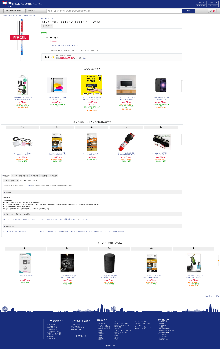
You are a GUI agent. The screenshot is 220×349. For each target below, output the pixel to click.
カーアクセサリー (41, 231)
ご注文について (75, 324)
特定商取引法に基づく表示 (167, 330)
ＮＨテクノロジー (84, 219)
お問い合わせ (81, 336)
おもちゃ (117, 337)
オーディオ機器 (102, 325)
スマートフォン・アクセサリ (122, 330)
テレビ (100, 321)
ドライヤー (117, 321)
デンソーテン (29, 219)
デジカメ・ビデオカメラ (121, 323)
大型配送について (52, 329)
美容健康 (100, 339)
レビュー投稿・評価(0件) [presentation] (21, 176)
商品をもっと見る (212, 296)
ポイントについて (76, 326)
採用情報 (161, 323)
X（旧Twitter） (163, 336)
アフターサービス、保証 (54, 334)
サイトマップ (163, 321)
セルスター (74, 219)
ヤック (60, 219)
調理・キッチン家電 (104, 328)
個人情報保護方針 (164, 328)
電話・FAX (117, 333)
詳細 (84, 58)
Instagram (162, 338)
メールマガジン (163, 334)
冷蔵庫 (100, 330)
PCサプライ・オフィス (120, 332)
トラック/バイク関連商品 (116, 231)
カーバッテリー (30, 231)
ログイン (201, 2)
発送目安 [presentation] (44, 176)
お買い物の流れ (51, 324)
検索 (188, 11)
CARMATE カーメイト (47, 18)
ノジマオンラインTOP (7, 15)
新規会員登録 (201, 6)
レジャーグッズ (103, 231)
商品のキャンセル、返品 (54, 333)
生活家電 (100, 333)
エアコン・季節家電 (104, 327)
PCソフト (117, 339)
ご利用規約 (162, 325)
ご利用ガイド (213, 2)
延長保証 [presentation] (35, 176)
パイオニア (14, 219)
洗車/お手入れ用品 (69, 231)
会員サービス (51, 338)
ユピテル (21, 219)
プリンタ (117, 328)
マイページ (213, 6)
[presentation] (5, 175)
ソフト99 (47, 219)
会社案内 (161, 327)
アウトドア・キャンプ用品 (142, 323)
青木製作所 (66, 219)
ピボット (40, 219)
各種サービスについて (77, 328)
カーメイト (54, 219)
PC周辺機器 (117, 327)
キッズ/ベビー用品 (91, 231)
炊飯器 (100, 332)
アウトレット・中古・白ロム (143, 327)
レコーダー (101, 323)
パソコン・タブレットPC (121, 325)
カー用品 (18, 15)
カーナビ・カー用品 (140, 321)
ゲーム (116, 335)
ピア (35, 219)
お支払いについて (52, 326)
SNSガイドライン (164, 339)
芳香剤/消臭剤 (80, 231)
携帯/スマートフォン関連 (55, 231)
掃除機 (100, 337)
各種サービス (51, 336)
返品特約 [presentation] (54, 176)
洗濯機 (100, 335)
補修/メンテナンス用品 (30, 15)
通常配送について (52, 328)
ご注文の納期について (53, 331)
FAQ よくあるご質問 (82, 321)
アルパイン (6, 219)
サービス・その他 (140, 328)
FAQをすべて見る (76, 329)
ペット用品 (138, 325)
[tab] (6, 175)
